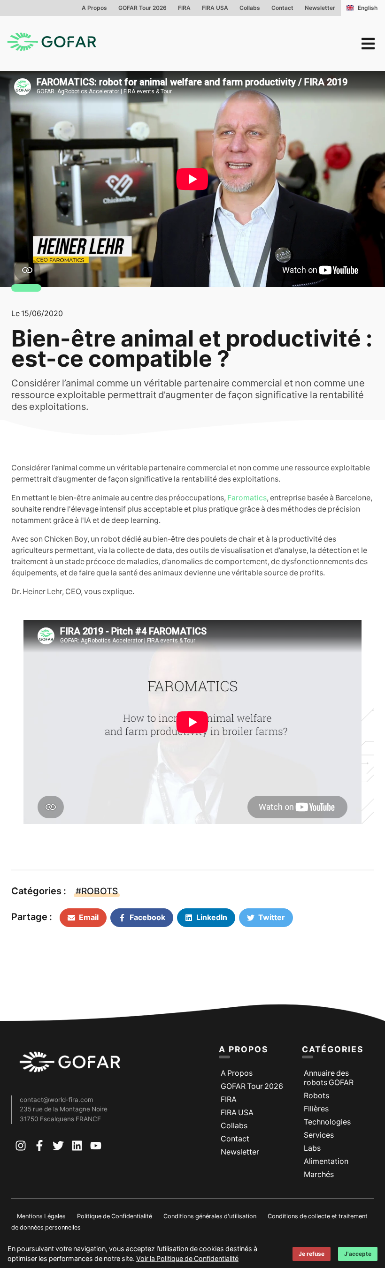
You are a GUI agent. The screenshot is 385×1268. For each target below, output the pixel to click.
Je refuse (311, 1254)
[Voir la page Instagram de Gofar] (20, 1147)
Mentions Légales (41, 1216)
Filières (316, 1109)
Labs (312, 1148)
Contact (282, 8)
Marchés (319, 1174)
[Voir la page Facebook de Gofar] (39, 1147)
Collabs (249, 8)
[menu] (368, 43)
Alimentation (326, 1161)
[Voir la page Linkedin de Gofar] (77, 1147)
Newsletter (320, 8)
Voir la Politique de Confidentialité (187, 1258)
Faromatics (247, 498)
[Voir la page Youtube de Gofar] (95, 1147)
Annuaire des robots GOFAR (329, 1077)
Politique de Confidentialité (114, 1216)
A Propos (94, 8)
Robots (316, 1096)
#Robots (97, 891)
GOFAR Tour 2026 (142, 8)
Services (319, 1135)
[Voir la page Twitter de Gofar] (58, 1147)
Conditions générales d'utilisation (209, 1216)
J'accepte (357, 1254)
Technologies (327, 1122)
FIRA (184, 8)
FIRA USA (215, 8)
